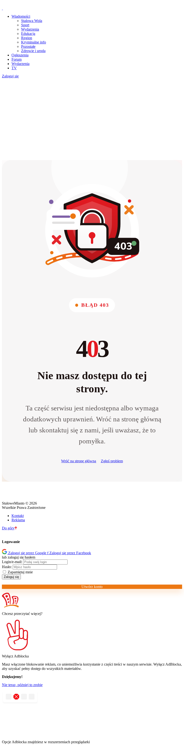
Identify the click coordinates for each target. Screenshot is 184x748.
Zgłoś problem (112, 461)
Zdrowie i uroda (33, 51)
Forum (17, 59)
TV (14, 68)
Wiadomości (21, 16)
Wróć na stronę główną (78, 461)
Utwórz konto (92, 587)
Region (26, 38)
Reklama (18, 520)
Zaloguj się (10, 76)
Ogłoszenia (20, 55)
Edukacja (28, 34)
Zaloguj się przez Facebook (69, 553)
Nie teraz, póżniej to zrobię (22, 685)
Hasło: (7, 567)
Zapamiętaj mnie (20, 572)
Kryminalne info (33, 42)
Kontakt (18, 516)
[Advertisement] (92, 119)
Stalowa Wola (31, 21)
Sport (25, 25)
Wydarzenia (30, 29)
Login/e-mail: (12, 562)
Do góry (8, 528)
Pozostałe (28, 46)
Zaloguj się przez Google (27, 553)
